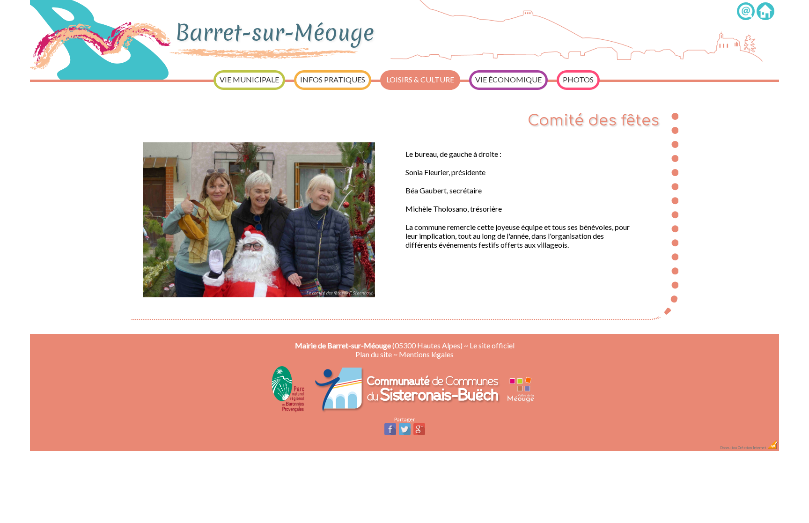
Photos (578, 79)
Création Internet (752, 447)
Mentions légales (426, 354)
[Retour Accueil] (765, 17)
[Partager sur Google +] (419, 434)
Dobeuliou (728, 447)
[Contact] (746, 17)
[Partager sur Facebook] (390, 434)
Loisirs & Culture (420, 79)
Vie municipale (249, 79)
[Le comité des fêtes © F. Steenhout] (259, 299)
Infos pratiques (332, 79)
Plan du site (373, 354)
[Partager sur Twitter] (405, 434)
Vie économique (508, 79)
